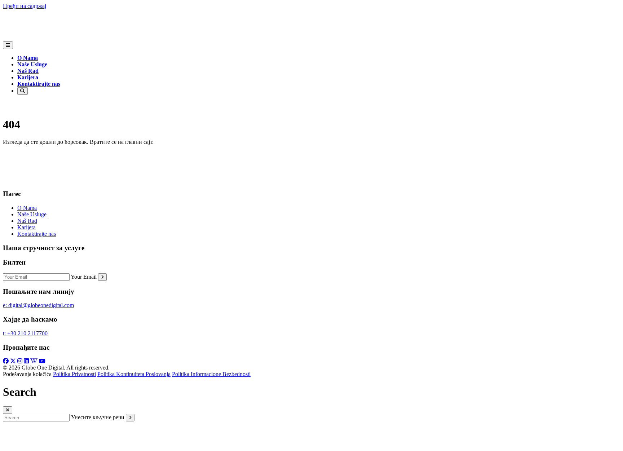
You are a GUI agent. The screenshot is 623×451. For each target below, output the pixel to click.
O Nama (27, 58)
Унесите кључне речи (97, 417)
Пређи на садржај (24, 6)
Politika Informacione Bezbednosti (211, 374)
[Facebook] (6, 361)
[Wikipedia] (33, 361)
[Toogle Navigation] (8, 45)
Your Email (84, 277)
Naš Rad (28, 71)
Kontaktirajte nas (38, 84)
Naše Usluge (32, 64)
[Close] (7, 410)
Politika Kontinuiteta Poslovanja (134, 374)
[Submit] (102, 277)
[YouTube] (42, 361)
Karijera (27, 77)
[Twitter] (13, 361)
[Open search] (22, 91)
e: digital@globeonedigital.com (38, 305)
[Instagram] (19, 361)
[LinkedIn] (26, 361)
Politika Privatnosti (74, 374)
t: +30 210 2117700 (25, 333)
